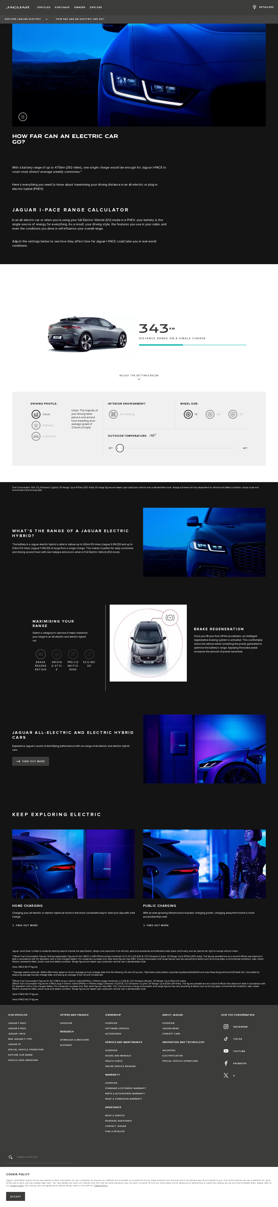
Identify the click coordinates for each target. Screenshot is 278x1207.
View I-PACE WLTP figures (25, 967)
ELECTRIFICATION (172, 1056)
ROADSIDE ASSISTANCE (118, 1121)
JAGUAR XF (14, 1044)
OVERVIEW (66, 1023)
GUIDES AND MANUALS (118, 1056)
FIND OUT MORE (33, 761)
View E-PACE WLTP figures (25, 999)
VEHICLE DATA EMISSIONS (23, 1060)
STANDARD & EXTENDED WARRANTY (125, 1088)
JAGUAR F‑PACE (17, 1023)
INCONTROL (169, 1050)
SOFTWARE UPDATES (117, 1028)
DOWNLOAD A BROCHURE (74, 1040)
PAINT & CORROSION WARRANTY (123, 1099)
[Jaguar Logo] (17, 7)
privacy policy (17, 1185)
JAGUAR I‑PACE (17, 1034)
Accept (15, 1196)
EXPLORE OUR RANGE (20, 1055)
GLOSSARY (66, 1045)
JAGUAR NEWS (170, 1028)
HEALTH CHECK (114, 1061)
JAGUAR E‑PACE (17, 1028)
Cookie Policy (101, 1185)
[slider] (120, 448)
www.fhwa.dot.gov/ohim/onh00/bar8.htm (225, 972)
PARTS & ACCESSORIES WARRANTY (125, 1093)
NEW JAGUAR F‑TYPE (20, 1039)
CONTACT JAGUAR (115, 1126)
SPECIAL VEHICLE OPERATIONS (26, 1049)
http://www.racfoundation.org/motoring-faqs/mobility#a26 (172, 972)
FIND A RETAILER (115, 1131)
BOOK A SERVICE (115, 1115)
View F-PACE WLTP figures (25, 994)
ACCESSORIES (113, 1034)
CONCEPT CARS (171, 1034)
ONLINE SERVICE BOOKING (120, 1066)
